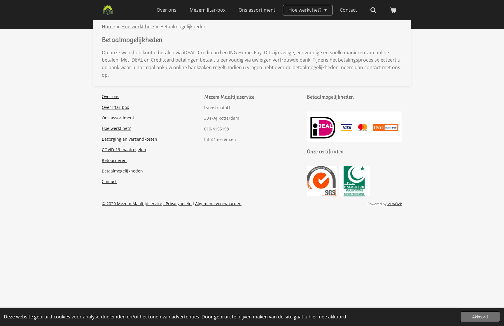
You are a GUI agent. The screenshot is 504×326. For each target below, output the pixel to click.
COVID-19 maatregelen (124, 149)
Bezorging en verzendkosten (129, 139)
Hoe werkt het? (137, 26)
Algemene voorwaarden (218, 203)
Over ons (110, 96)
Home (108, 26)
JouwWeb (394, 204)
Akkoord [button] (480, 317)
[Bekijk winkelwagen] (393, 10)
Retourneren (114, 160)
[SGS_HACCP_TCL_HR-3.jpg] (322, 181)
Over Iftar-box (115, 107)
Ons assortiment (118, 118)
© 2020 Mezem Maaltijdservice (132, 203)
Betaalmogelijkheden (183, 26)
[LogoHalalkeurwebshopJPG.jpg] (354, 181)
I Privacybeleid (177, 203)
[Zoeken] (373, 10)
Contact (109, 181)
